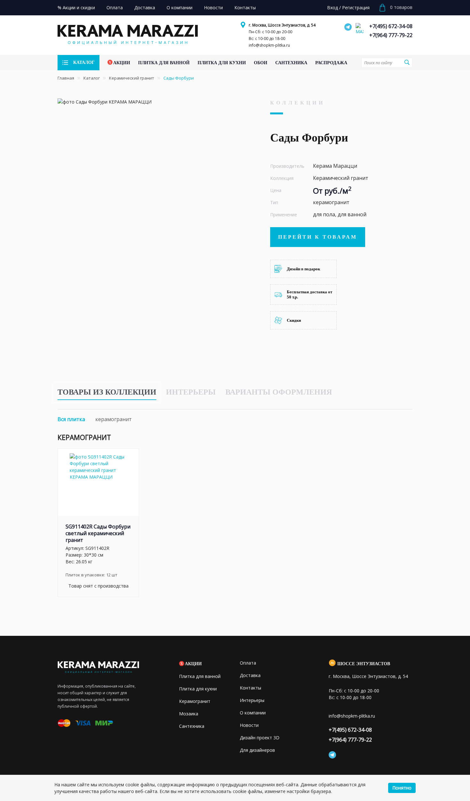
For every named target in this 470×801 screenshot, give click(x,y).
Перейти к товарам (317, 237)
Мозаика (188, 714)
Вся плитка (71, 419)
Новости (249, 725)
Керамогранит (194, 701)
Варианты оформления (278, 392)
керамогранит (113, 419)
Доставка (250, 675)
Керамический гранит (131, 78)
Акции (193, 663)
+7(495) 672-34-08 (390, 26)
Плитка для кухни (198, 689)
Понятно (401, 788)
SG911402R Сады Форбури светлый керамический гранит (98, 533)
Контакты (250, 688)
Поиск (406, 62)
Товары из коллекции (107, 392)
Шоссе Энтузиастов (363, 663)
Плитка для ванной (200, 676)
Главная (66, 78)
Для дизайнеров (257, 750)
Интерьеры (191, 392)
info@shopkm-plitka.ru (269, 45)
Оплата (248, 663)
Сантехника (191, 726)
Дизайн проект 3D (259, 738)
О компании (253, 713)
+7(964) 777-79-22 (390, 35)
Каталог (91, 78)
